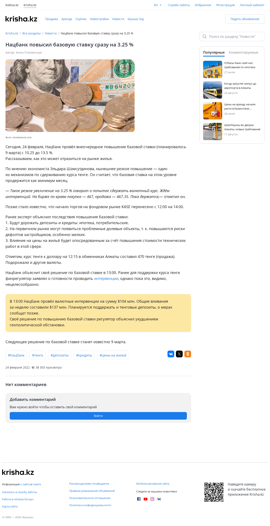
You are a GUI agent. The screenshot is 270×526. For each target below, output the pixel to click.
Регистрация (225, 5)
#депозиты (60, 355)
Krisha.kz (11, 33)
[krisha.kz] (18, 472)
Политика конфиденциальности (90, 505)
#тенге (37, 355)
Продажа (51, 19)
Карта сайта (10, 506)
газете (37, 484)
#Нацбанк (16, 355)
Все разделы (31, 33)
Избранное (203, 5)
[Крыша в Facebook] (138, 499)
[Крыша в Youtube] (145, 499)
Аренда (66, 19)
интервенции (106, 278)
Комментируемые (243, 52)
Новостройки (99, 19)
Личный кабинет (252, 5)
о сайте (25, 484)
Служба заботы (179, 5)
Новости (118, 19)
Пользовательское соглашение (89, 498)
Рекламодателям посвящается (89, 483)
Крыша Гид (136, 19)
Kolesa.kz (12, 5)
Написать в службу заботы (19, 492)
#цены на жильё (113, 355)
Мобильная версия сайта (152, 483)
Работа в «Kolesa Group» (18, 499)
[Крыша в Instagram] (152, 499)
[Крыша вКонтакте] (159, 499)
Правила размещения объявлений (92, 491)
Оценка (81, 19)
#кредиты (84, 355)
